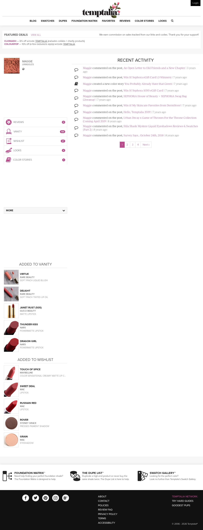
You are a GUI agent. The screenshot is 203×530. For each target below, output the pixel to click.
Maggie (87, 68)
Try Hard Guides (182, 501)
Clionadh (10, 41)
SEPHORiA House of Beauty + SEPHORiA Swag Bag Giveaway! (135, 97)
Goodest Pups (181, 505)
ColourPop (11, 44)
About (102, 496)
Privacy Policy (107, 514)
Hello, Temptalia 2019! (137, 112)
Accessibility (106, 522)
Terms (102, 518)
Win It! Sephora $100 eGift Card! (144, 90)
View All (36, 34)
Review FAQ (105, 509)
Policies (103, 505)
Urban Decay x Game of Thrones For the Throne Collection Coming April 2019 (139, 119)
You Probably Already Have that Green (148, 84)
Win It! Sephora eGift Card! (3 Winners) (147, 77)
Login (196, 3)
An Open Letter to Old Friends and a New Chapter (154, 68)
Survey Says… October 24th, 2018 (144, 135)
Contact (103, 501)
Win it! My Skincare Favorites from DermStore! (152, 105)
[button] (33, 21)
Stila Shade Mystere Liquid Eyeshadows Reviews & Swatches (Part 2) (140, 127)
